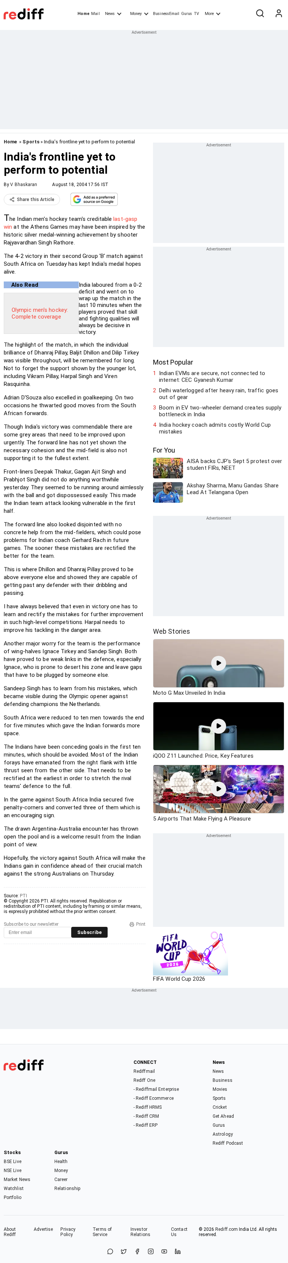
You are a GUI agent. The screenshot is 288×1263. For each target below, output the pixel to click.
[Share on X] (124, 1252)
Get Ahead (223, 1116)
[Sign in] (278, 14)
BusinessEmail (166, 13)
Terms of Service (102, 1232)
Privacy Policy (67, 1232)
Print (141, 924)
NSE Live (12, 1170)
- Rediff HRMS (148, 1107)
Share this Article (35, 199)
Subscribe (89, 932)
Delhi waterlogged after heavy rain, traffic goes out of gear (218, 394)
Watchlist (14, 1188)
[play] (218, 663)
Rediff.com (226, 1229)
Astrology (223, 1134)
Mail (95, 13)
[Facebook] (137, 1252)
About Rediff (10, 1232)
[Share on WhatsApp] (110, 1252)
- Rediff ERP (146, 1125)
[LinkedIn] (178, 1252)
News (110, 13)
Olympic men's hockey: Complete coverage (40, 313)
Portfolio (12, 1197)
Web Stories (171, 631)
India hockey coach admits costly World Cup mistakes (215, 428)
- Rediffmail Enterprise (156, 1089)
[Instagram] (151, 1252)
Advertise (43, 1229)
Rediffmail (144, 1071)
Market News (17, 1179)
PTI (23, 895)
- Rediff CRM (146, 1116)
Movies (220, 1089)
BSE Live (12, 1161)
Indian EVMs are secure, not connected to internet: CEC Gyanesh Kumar (212, 376)
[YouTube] (164, 1252)
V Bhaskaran (23, 184)
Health (61, 1161)
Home (83, 13)
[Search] (260, 14)
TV (196, 13)
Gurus (186, 13)
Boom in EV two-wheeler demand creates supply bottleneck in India (220, 411)
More (209, 13)
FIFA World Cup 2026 (179, 979)
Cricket (220, 1107)
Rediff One (144, 1080)
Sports (30, 141)
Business (222, 1080)
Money (136, 13)
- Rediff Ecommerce (154, 1098)
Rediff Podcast (228, 1143)
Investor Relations (140, 1232)
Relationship (67, 1188)
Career (61, 1179)
